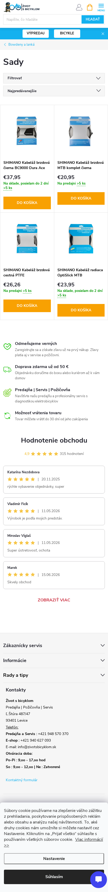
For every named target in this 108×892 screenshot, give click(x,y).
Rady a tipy (15, 675)
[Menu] (101, 7)
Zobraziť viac (54, 600)
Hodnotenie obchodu (54, 440)
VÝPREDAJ (36, 33)
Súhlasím (54, 877)
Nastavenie (54, 859)
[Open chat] (98, 879)
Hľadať (93, 19)
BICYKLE (67, 33)
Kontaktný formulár (21, 780)
